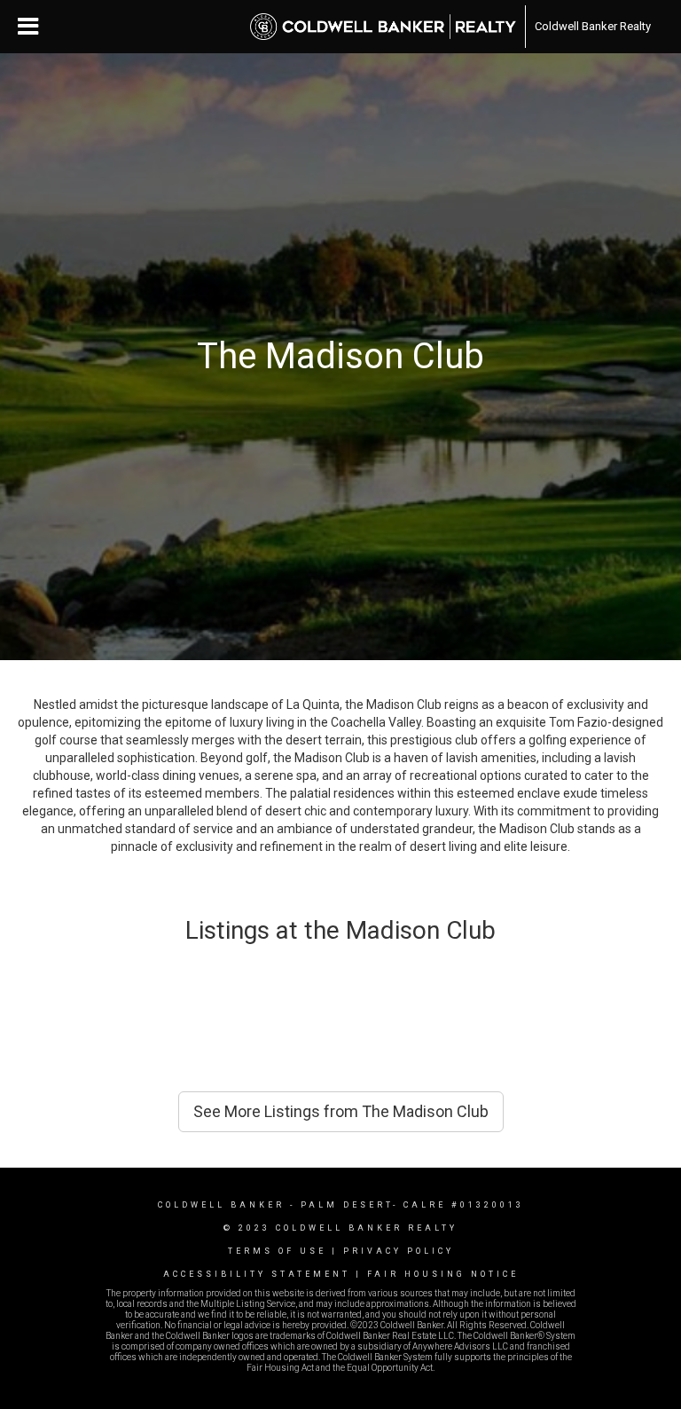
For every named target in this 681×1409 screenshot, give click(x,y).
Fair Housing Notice (443, 1274)
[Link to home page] (383, 26)
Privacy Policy (398, 1251)
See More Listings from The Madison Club (341, 1111)
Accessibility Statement (256, 1274)
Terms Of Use (277, 1251)
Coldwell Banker (221, 1204)
